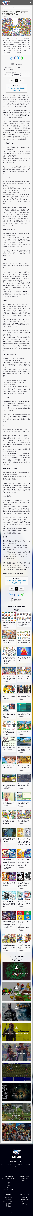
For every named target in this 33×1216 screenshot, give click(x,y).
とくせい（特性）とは (10, 70)
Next (21, 80)
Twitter (25, 1197)
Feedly (25, 1204)
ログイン (24, 1181)
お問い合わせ (8, 1197)
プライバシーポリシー (9, 1202)
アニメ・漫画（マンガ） (9, 1178)
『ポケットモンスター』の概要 (12, 67)
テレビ (9, 1187)
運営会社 (8, 1206)
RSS (25, 1202)
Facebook (25, 1199)
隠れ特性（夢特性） (11, 72)
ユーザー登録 (24, 1178)
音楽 (9, 1183)
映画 (9, 1185)
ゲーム (9, 1181)
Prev (12, 80)
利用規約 (8, 1199)
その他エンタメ (8, 1189)
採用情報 (8, 1204)
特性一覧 (6, 75)
